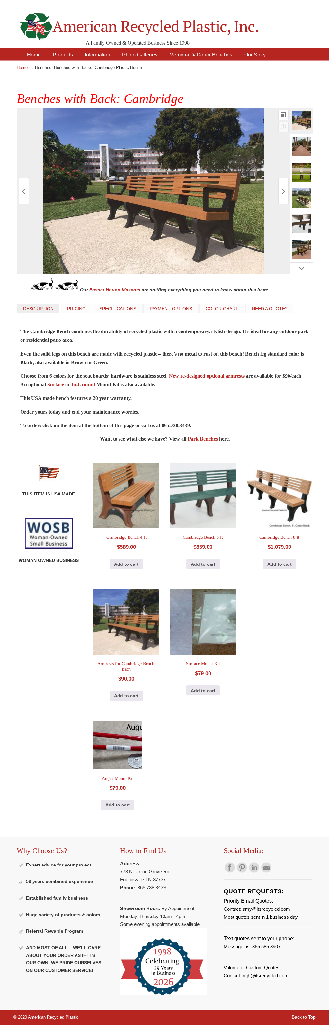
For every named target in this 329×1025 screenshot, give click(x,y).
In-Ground (83, 384)
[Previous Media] (24, 191)
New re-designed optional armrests (207, 376)
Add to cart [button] (126, 564)
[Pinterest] (242, 871)
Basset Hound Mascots (114, 289)
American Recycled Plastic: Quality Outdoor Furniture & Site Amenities (155, 22)
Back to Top (304, 1017)
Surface (55, 384)
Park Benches (203, 439)
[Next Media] (283, 191)
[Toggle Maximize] (283, 115)
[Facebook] (230, 871)
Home (22, 67)
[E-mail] (266, 871)
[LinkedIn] (254, 871)
